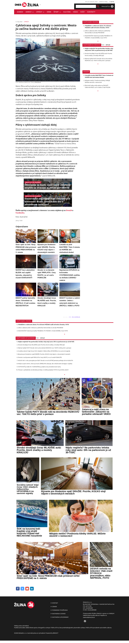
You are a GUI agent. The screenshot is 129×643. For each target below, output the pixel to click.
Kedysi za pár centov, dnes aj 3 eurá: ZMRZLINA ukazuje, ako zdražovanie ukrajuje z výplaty (45, 363)
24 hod (108, 45)
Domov (20, 12)
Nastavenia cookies (59, 614)
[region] (40, 4)
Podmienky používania (60, 610)
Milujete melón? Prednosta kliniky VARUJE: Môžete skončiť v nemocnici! (97, 81)
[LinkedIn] (32, 589)
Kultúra (67, 12)
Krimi (49, 12)
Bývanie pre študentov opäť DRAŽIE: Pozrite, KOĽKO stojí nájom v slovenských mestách (44, 354)
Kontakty (91, 12)
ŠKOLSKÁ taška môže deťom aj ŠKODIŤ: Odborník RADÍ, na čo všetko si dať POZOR (97, 86)
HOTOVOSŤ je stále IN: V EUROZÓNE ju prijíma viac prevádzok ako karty (39, 367)
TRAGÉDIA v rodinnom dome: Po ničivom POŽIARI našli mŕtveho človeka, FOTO (98, 26)
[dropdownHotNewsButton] (97, 91)
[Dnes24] (33, 4)
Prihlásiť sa (106, 6)
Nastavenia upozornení (60, 617)
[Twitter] (22, 589)
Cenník (54, 606)
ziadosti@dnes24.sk (89, 617)
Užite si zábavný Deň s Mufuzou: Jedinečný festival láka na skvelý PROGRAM (97, 32)
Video (75, 12)
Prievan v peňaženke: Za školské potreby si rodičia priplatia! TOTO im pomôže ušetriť (43, 370)
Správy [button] (39, 12)
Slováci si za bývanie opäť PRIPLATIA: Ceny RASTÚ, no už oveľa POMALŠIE (40, 357)
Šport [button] (56, 12)
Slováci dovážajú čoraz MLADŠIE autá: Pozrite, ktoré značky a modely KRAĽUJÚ (98, 54)
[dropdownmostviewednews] (97, 41)
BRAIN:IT (55, 633)
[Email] (27, 589)
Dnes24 (69, 210)
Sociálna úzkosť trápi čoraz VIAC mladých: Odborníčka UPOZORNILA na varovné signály (44, 351)
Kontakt (55, 603)
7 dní (102, 45)
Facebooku (20, 213)
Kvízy (82, 12)
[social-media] (84, 621)
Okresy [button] (29, 12)
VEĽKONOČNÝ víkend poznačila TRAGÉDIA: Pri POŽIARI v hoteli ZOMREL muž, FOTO (98, 37)
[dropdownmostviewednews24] (97, 64)
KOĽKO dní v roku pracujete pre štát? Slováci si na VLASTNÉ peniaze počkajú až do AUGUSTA (45, 360)
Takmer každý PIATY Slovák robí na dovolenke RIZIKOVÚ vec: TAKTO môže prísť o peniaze (98, 59)
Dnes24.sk (38, 82)
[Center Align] (98, 6)
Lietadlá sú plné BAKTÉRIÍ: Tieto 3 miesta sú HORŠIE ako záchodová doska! (99, 76)
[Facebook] (18, 589)
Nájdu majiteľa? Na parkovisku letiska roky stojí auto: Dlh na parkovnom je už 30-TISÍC (99, 49)
